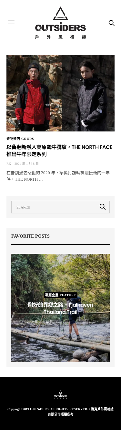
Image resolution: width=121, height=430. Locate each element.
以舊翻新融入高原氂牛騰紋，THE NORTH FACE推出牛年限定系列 (59, 150)
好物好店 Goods (20, 139)
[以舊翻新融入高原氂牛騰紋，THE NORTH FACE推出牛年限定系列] (60, 93)
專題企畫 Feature (60, 295)
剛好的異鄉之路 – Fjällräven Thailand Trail (60, 308)
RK (8, 163)
